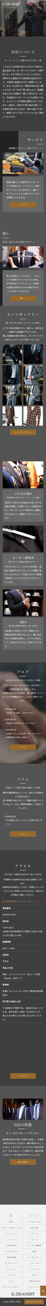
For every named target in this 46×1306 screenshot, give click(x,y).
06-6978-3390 (9, 914)
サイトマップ (34, 1287)
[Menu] (43, 3)
